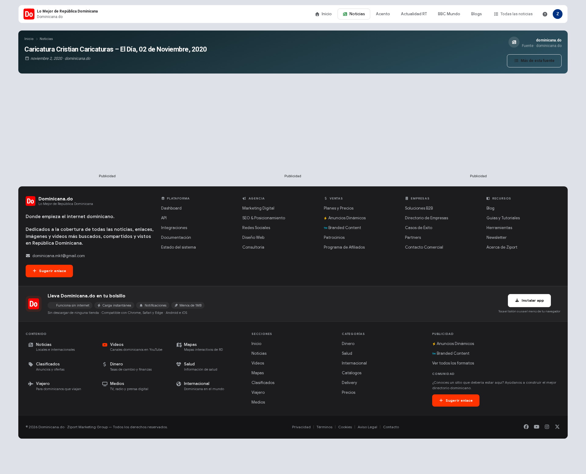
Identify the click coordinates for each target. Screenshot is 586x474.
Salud (347, 353)
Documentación (176, 237)
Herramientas (499, 227)
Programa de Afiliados (344, 247)
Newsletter (497, 237)
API (164, 218)
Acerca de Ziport (502, 247)
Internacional (354, 363)
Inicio (327, 13)
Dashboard (171, 208)
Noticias (357, 13)
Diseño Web (253, 237)
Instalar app (532, 300)
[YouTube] (537, 427)
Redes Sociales (256, 227)
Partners (413, 237)
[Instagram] (547, 427)
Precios (348, 392)
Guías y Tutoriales (503, 218)
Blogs (476, 13)
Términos (324, 427)
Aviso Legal (367, 427)
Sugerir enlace (52, 270)
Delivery (349, 382)
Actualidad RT (414, 13)
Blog (490, 208)
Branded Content (344, 227)
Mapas (257, 372)
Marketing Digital (258, 208)
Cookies (345, 427)
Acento (383, 13)
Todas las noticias (517, 14)
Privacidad (301, 427)
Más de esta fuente (537, 61)
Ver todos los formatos (453, 363)
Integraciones (174, 227)
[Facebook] (526, 427)
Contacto (391, 427)
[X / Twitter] (557, 427)
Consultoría (253, 247)
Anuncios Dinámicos (347, 218)
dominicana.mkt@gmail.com (58, 255)
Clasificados (262, 382)
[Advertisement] (107, 133)
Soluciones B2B (419, 208)
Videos (257, 363)
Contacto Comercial (424, 247)
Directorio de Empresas (426, 218)
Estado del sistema (178, 247)
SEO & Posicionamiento (263, 218)
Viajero (258, 392)
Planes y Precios (338, 208)
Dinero (348, 343)
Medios (258, 402)
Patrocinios (334, 237)
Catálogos (351, 372)
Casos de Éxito (418, 227)
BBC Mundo (449, 13)
